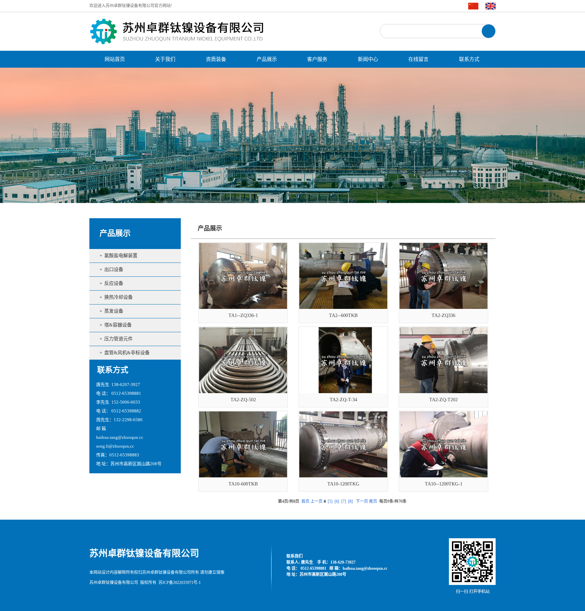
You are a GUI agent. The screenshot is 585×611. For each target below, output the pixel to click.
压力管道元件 (118, 338)
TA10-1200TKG (343, 483)
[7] (343, 501)
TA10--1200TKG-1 (443, 483)
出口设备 (113, 269)
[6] (336, 501)
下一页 (362, 501)
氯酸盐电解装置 (120, 255)
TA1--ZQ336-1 (243, 315)
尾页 (373, 501)
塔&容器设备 (118, 324)
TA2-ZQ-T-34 (343, 399)
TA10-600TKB (243, 483)
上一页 (316, 501)
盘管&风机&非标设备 (127, 352)
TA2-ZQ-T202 (443, 399)
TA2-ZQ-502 (243, 399)
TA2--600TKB (343, 315)
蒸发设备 (113, 311)
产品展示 (115, 233)
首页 (305, 501)
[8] (350, 501)
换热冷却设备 (118, 297)
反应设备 (113, 283)
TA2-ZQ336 (443, 315)
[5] (330, 501)
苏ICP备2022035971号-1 (179, 582)
